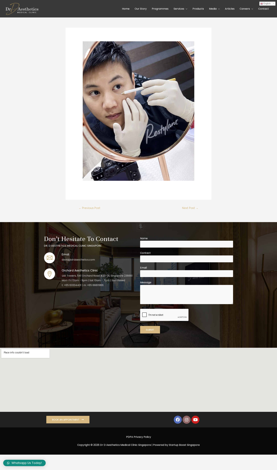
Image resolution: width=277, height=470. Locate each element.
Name (144, 238)
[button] (67, 419)
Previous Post (89, 208)
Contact (145, 253)
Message (145, 282)
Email (143, 268)
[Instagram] (187, 420)
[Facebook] (178, 420)
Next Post (190, 208)
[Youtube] (195, 420)
